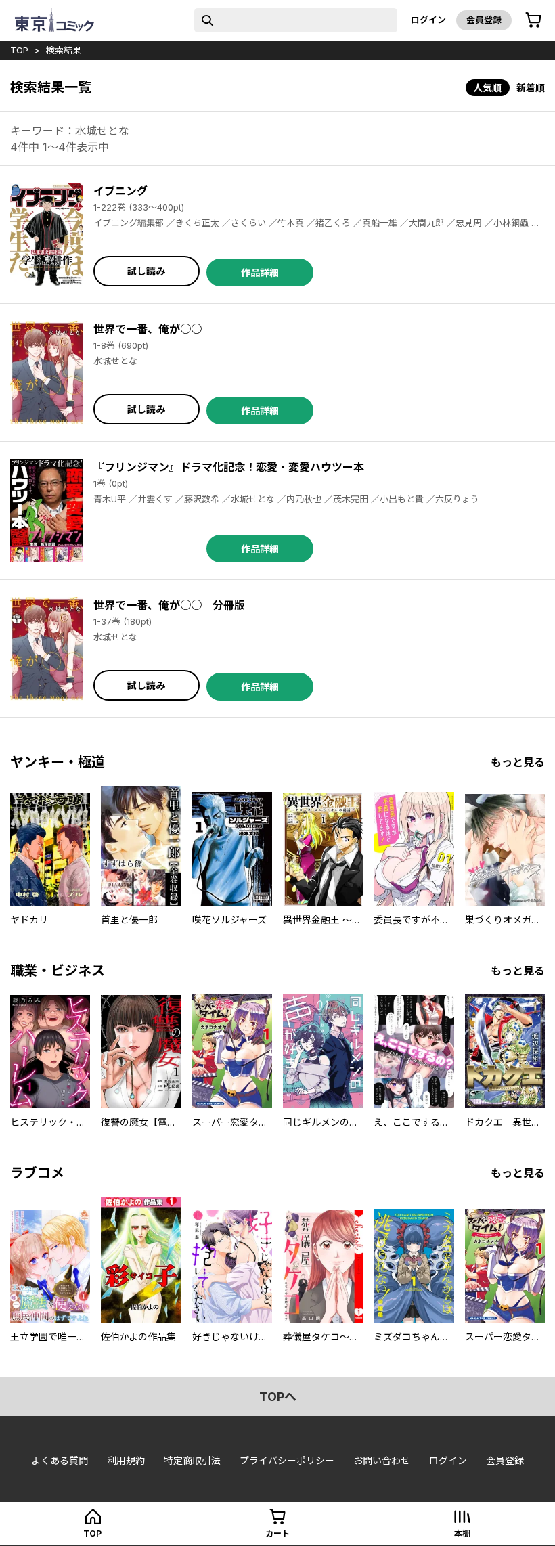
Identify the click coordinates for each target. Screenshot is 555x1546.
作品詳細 (260, 272)
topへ (277, 1397)
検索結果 (63, 50)
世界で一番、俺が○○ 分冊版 (169, 605)
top (19, 50)
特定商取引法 (192, 1460)
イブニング (120, 191)
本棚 (462, 1533)
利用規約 (126, 1460)
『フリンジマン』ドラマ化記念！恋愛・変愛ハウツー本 (228, 467)
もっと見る (518, 762)
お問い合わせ (381, 1460)
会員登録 (484, 19)
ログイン (428, 19)
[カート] (533, 20)
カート (277, 1533)
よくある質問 (59, 1460)
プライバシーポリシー (287, 1460)
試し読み (146, 271)
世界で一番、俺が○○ (147, 329)
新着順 (530, 87)
